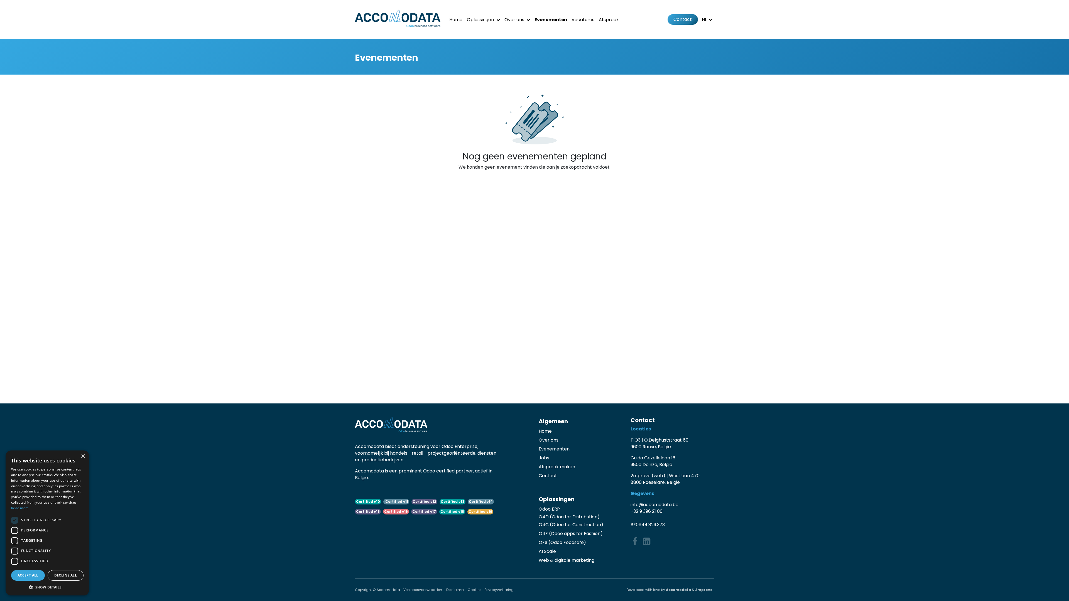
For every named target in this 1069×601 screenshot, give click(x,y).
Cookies (474, 589)
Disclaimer (455, 589)
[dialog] (47, 522)
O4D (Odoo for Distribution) (569, 517)
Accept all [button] (28, 575)
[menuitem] (456, 19)
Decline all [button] (65, 575)
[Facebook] (635, 541)
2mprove (703, 589)
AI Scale (547, 551)
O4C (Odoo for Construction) (571, 524)
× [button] (83, 456)
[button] (47, 587)
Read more (20, 508)
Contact (682, 19)
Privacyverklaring (499, 589)
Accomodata (678, 589)
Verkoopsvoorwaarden (423, 589)
